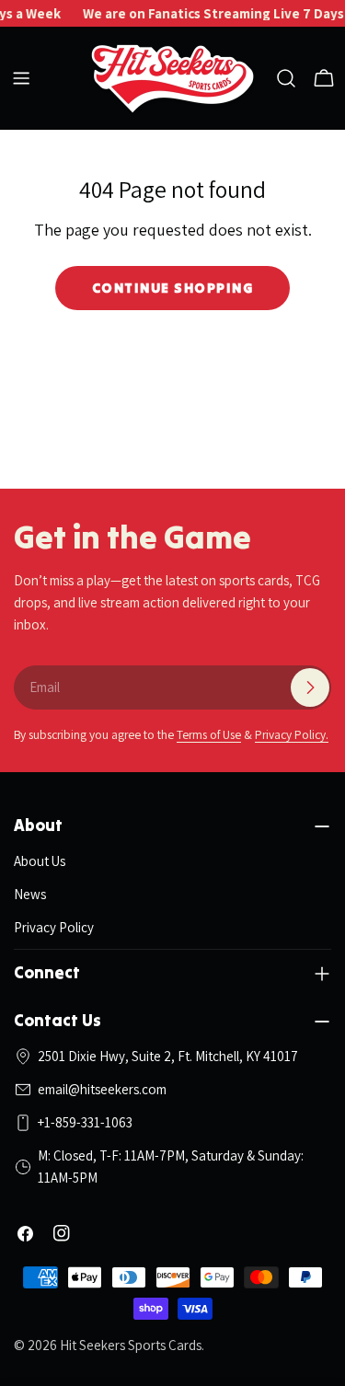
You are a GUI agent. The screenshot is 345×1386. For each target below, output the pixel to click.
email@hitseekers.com (102, 1089)
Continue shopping (173, 287)
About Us (39, 861)
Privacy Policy (54, 927)
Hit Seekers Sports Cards (130, 1345)
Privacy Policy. (291, 734)
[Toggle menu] (21, 78)
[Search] (286, 78)
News (30, 894)
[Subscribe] (310, 687)
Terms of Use (209, 734)
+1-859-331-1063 (85, 1122)
